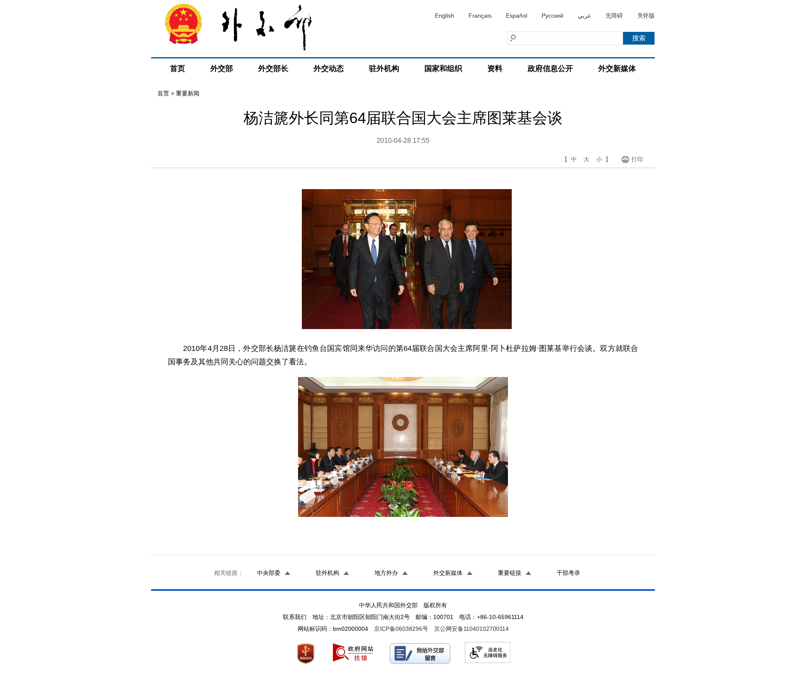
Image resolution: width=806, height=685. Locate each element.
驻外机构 (384, 68)
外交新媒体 (617, 68)
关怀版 (646, 15)
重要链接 (509, 572)
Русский (552, 15)
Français (480, 15)
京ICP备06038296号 (401, 628)
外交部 (221, 68)
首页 (177, 68)
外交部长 (273, 68)
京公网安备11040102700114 (471, 628)
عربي (584, 15)
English (444, 15)
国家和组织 (443, 68)
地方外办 (386, 572)
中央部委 (268, 572)
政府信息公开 (550, 68)
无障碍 (614, 15)
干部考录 (568, 572)
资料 (494, 68)
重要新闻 (187, 93)
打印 (637, 159)
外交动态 (329, 68)
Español (516, 15)
